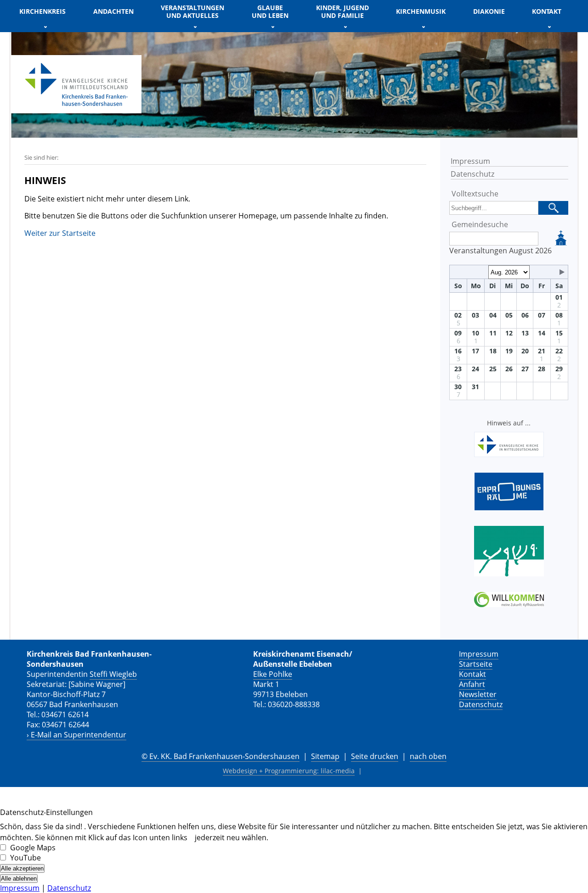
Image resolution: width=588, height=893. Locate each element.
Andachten (113, 11)
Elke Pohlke (272, 674)
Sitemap (325, 756)
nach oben (428, 756)
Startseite (475, 664)
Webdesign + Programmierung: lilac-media (289, 770)
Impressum (470, 161)
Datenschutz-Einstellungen (46, 812)
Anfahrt (472, 684)
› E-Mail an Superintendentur (76, 735)
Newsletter (478, 694)
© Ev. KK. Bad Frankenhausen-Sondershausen (220, 756)
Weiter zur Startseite (60, 233)
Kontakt (472, 674)
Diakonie (489, 11)
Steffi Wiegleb (113, 674)
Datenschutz (472, 174)
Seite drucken (374, 756)
